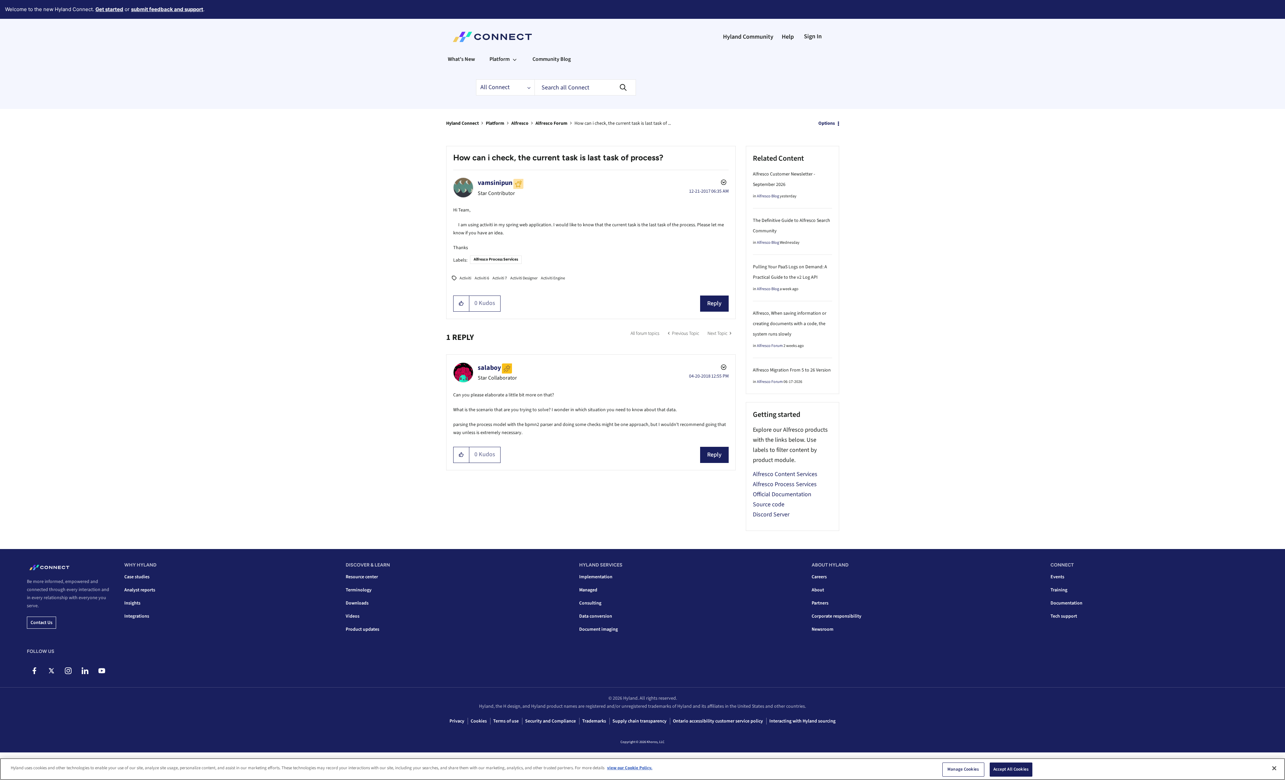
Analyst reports (139, 590)
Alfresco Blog (768, 196)
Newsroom (822, 629)
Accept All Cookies (1011, 769)
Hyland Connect (462, 123)
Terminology (359, 590)
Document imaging (598, 629)
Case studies (136, 577)
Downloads (357, 603)
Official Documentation (782, 494)
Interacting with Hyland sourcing (802, 721)
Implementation (595, 577)
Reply (714, 303)
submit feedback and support (167, 9)
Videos (352, 616)
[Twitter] (51, 671)
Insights (132, 603)
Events (1057, 577)
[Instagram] (68, 671)
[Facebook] (34, 671)
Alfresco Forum (551, 123)
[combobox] (585, 87)
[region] (642, 769)
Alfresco (519, 123)
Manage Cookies (963, 769)
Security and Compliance (550, 721)
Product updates (362, 629)
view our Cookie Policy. (629, 768)
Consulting (590, 603)
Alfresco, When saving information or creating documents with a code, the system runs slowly (789, 324)
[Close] (1274, 768)
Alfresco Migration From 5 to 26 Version (792, 370)
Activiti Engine (553, 278)
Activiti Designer (524, 278)
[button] (461, 303)
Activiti (465, 278)
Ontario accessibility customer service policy (718, 721)
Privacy (456, 721)
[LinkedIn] (84, 671)
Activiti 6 (482, 278)
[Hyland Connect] (492, 37)
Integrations (136, 616)
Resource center (362, 577)
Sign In (813, 36)
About (818, 590)
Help (788, 37)
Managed (588, 590)
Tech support (1064, 616)
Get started (109, 9)
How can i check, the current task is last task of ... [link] (622, 123)
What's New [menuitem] (461, 59)
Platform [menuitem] (499, 59)
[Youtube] (101, 671)
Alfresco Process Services (496, 259)
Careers (819, 577)
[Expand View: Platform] (514, 59)
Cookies (479, 721)
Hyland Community (748, 37)
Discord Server (771, 514)
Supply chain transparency (639, 721)
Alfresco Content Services (785, 474)
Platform (495, 123)
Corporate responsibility (836, 616)
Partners (820, 603)
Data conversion (595, 616)
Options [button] (826, 123)
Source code (768, 504)
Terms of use (506, 721)
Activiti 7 (499, 278)
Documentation (1066, 603)
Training (1059, 590)
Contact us (41, 622)
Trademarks (594, 721)
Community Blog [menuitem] (551, 59)
